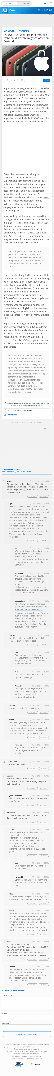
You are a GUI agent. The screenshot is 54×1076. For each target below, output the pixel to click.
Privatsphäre (27, 422)
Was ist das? (39, 405)
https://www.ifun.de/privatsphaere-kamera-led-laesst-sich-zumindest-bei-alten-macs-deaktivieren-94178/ (32, 607)
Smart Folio (35, 115)
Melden (32, 496)
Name (4, 1013)
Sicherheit (38, 422)
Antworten (43, 496)
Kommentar (7, 995)
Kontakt (51, 3)
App (45, 3)
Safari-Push (39, 1058)
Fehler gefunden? (13, 415)
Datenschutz (30, 1058)
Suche (39, 3)
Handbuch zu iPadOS (35, 281)
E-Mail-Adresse (8, 1023)
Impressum (20, 1058)
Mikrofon (16, 422)
